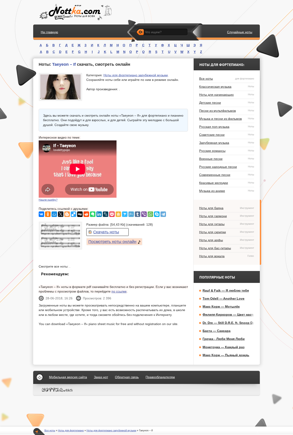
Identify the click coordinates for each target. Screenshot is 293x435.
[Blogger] (67, 214)
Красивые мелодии (226, 183)
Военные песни (226, 159)
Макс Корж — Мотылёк (221, 306)
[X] (60, 214)
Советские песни (226, 135)
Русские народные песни (226, 167)
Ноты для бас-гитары (226, 248)
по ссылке (119, 291)
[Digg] (80, 214)
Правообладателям (160, 377)
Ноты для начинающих (226, 94)
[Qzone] (118, 214)
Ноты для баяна (226, 208)
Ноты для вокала (226, 256)
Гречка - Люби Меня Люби (224, 339)
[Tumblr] (137, 214)
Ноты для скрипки (226, 232)
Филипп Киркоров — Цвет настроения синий (239, 314)
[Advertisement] (153, 169)
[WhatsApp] (150, 214)
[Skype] (157, 214)
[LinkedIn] (99, 214)
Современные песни (226, 175)
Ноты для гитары (226, 224)
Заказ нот (101, 377)
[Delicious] (73, 214)
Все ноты (226, 78)
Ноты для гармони (226, 216)
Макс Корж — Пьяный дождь (226, 355)
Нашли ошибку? (48, 199)
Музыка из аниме (226, 191)
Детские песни (226, 102)
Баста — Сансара (217, 331)
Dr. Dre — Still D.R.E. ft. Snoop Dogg (231, 323)
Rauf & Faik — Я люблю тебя (226, 290)
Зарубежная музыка (226, 143)
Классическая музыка (226, 86)
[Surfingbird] (125, 214)
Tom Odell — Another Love (223, 298)
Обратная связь (127, 377)
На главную (49, 32)
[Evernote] (92, 214)
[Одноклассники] (48, 214)
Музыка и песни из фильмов (226, 118)
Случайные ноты (239, 32)
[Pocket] (112, 214)
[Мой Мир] (54, 214)
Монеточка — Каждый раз (223, 347)
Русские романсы (226, 151)
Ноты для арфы (226, 240)
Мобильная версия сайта (68, 377)
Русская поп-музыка (226, 127)
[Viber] (144, 214)
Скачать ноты (106, 232)
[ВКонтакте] (41, 214)
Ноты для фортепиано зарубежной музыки (135, 75)
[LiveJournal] (105, 214)
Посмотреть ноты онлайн (112, 241)
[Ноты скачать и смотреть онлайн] (75, 12)
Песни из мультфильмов (226, 110)
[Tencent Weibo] (131, 214)
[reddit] (86, 214)
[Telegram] (163, 214)
